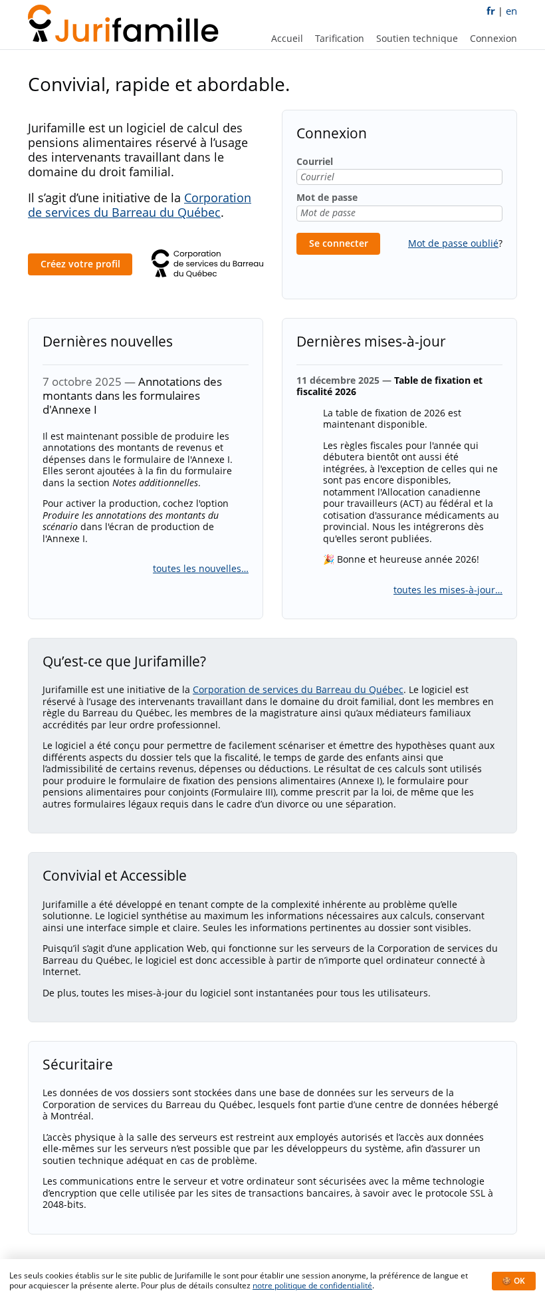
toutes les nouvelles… (201, 568)
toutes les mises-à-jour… (447, 589)
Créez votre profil (80, 263)
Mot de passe (327, 198)
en (511, 11)
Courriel (314, 162)
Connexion (493, 38)
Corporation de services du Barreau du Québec (139, 205)
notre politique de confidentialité (312, 1285)
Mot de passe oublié (453, 243)
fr (491, 11)
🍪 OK (513, 1281)
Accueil (287, 38)
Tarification (339, 38)
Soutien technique (417, 38)
